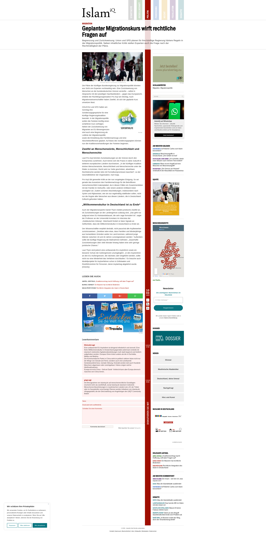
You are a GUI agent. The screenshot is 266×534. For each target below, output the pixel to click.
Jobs (132, 531)
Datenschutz (152, 531)
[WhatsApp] (135, 295)
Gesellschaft (139, 10)
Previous (156, 429)
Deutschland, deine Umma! (168, 379)
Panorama (156, 10)
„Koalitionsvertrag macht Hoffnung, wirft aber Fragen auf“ (108, 281)
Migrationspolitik (166, 88)
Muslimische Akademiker (168, 369)
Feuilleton (173, 10)
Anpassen (12, 525)
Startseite (131, 10)
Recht (164, 10)
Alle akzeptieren (40, 525)
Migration (156, 88)
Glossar (168, 360)
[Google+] (120, 295)
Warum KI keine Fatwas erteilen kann (167, 509)
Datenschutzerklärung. (171, 318)
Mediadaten (145, 531)
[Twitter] (104, 295)
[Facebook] (89, 295)
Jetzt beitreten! (168, 135)
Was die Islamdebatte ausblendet (167, 484)
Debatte (181, 10)
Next (180, 429)
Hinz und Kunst (168, 397)
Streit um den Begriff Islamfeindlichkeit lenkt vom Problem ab (167, 514)
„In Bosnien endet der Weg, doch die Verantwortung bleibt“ (166, 518)
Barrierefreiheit (126, 531)
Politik (148, 10)
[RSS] (148, 304)
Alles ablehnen (25, 525)
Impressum (118, 531)
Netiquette (137, 428)
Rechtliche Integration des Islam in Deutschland (105, 288)
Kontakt (112, 531)
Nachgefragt (168, 388)
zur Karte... (157, 280)
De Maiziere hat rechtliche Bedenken (101, 285)
